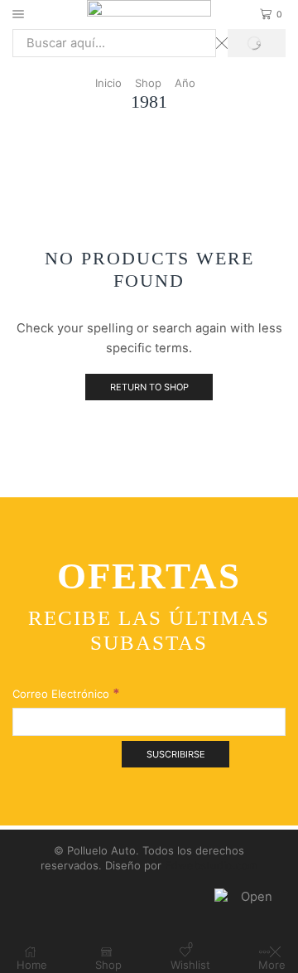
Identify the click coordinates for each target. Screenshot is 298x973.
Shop (148, 83)
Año (185, 83)
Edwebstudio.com (211, 865)
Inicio (108, 83)
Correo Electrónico (66, 693)
